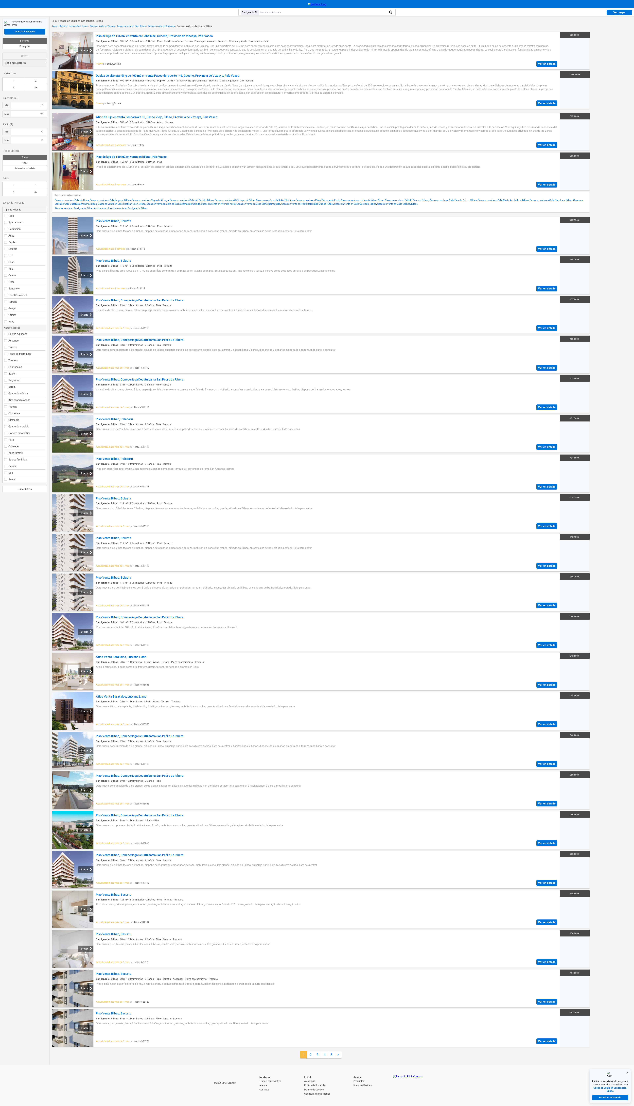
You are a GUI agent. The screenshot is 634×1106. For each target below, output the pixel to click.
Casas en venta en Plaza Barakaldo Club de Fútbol (307, 204)
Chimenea (14, 413)
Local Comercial (17, 295)
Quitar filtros (25, 489)
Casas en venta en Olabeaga (161, 26)
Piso (11, 215)
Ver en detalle (547, 63)
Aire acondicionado (19, 400)
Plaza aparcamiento (19, 353)
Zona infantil (15, 453)
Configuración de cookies (317, 1093)
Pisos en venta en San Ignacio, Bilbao (74, 208)
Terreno (12, 301)
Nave (11, 321)
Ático (11, 235)
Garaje (12, 308)
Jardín (12, 386)
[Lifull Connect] (408, 1085)
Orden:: (24, 56)
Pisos (25, 163)
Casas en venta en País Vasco (73, 26)
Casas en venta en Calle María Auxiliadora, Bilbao (503, 200)
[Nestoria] (317, 4)
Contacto (264, 1089)
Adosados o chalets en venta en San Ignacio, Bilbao (120, 208)
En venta (24, 41)
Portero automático (19, 433)
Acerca (263, 1085)
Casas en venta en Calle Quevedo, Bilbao (355, 204)
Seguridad (14, 380)
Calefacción (15, 367)
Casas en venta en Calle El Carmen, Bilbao (406, 200)
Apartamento (15, 222)
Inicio (54, 26)
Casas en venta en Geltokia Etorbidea (275, 200)
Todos (25, 157)
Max (6, 114)
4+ (36, 87)
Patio (11, 439)
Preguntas (358, 1081)
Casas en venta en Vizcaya (102, 26)
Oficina (12, 315)
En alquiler (24, 46)
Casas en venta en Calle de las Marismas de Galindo (173, 204)
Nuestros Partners (362, 1085)
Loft (10, 255)
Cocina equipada (17, 334)
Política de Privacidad (315, 1085)
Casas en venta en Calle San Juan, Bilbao (551, 200)
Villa (10, 268)
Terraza (12, 347)
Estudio (12, 248)
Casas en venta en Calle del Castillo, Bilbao (192, 200)
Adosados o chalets (25, 168)
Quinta (12, 275)
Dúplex (12, 242)
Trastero (13, 360)
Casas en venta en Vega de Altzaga (150, 200)
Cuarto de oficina (18, 393)
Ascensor (13, 340)
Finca (11, 282)
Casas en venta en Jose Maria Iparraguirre (258, 204)
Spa (10, 472)
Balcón (12, 373)
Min (7, 105)
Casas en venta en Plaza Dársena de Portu (318, 200)
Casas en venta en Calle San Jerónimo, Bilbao (453, 200)
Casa (11, 262)
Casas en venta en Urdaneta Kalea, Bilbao (362, 200)
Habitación (14, 229)
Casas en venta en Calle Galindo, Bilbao (397, 204)
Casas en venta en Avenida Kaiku (218, 204)
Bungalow (14, 288)
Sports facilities (17, 459)
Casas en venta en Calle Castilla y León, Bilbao (121, 204)
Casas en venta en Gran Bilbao (131, 26)
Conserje (13, 446)
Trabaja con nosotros (270, 1081)
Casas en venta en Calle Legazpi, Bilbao (110, 200)
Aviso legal (310, 1081)
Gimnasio (13, 419)
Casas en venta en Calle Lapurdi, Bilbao (235, 200)
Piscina (12, 406)
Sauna (11, 479)
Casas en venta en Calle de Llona (72, 200)
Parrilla (12, 466)
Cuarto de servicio (18, 426)
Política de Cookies (314, 1089)
